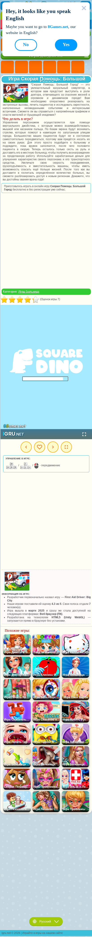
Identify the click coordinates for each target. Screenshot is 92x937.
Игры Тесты (63, 67)
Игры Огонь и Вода (35, 67)
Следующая (53, 447)
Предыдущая (26, 447)
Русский (45, 921)
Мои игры (39, 447)
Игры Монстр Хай (77, 67)
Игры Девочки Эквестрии (21, 67)
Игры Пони (7, 67)
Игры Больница (28, 291)
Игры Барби (49, 67)
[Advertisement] (46, 241)
